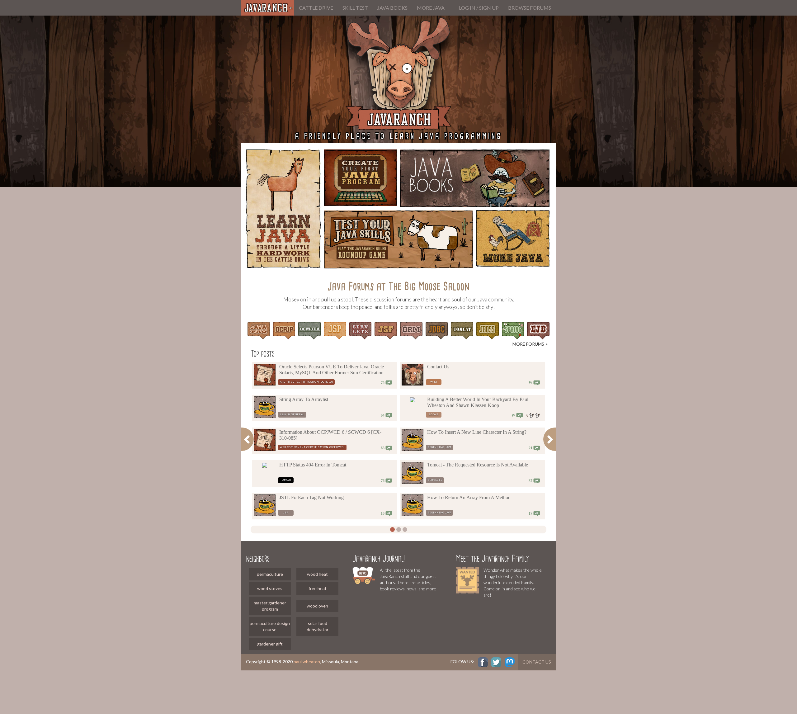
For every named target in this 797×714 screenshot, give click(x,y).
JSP (285, 512)
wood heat (317, 574)
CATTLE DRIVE (316, 8)
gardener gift (270, 643)
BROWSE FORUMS (529, 8)
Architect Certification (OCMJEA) (306, 381)
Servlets (435, 479)
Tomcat (286, 479)
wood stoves (269, 588)
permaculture (270, 574)
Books (433, 414)
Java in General (292, 414)
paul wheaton (307, 661)
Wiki (433, 381)
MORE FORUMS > (530, 344)
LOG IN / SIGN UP (479, 8)
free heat (318, 588)
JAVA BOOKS (392, 8)
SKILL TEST (355, 8)
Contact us (536, 661)
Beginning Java (439, 447)
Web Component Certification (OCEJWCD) (312, 447)
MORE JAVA (431, 8)
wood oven (317, 605)
